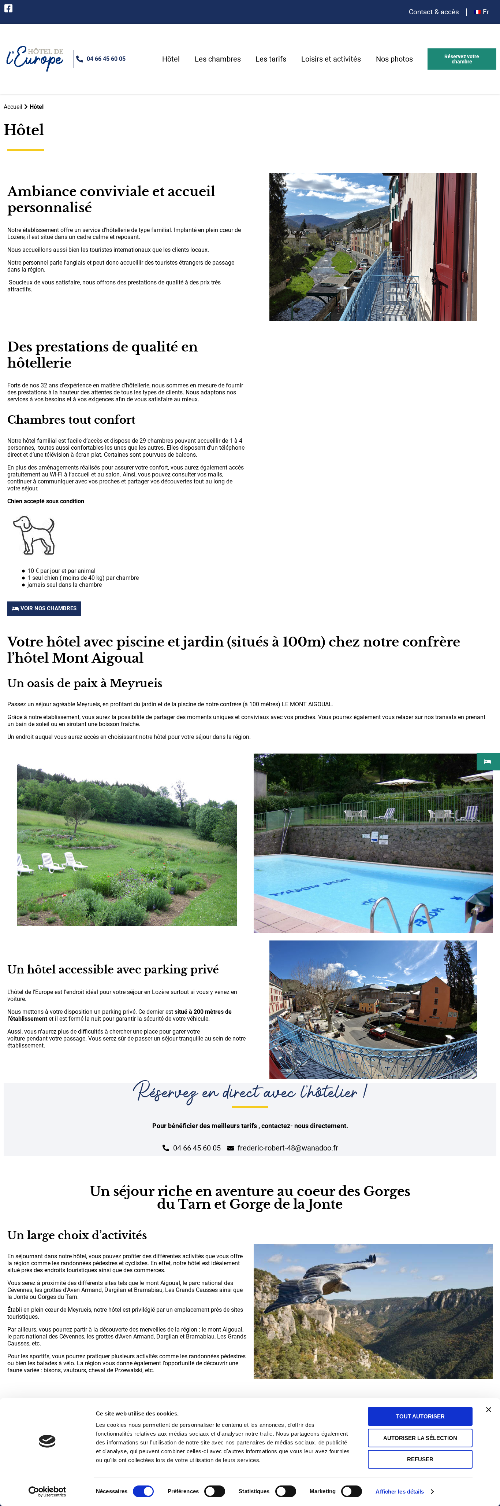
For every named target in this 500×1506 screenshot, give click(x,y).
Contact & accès (434, 12)
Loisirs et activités (331, 59)
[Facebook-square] (8, 8)
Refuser (420, 1459)
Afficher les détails (400, 1491)
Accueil (13, 106)
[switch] (214, 1491)
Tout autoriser (420, 1416)
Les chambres (218, 59)
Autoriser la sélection (420, 1438)
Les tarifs (270, 59)
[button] (462, 59)
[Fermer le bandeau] (488, 1409)
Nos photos (394, 59)
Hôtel (171, 59)
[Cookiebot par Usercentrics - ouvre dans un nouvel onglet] (47, 1491)
